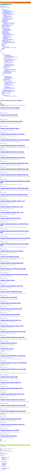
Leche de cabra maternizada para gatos (8, 30)
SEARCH (9, 7)
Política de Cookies (4, 468)
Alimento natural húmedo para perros (9, 56)
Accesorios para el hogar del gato (7, 80)
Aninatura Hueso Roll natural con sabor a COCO (13, 331)
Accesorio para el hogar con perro (7, 73)
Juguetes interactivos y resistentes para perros (8, 22)
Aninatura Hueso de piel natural (8, 297)
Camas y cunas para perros (5, 20)
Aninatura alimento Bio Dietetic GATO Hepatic (12, 145)
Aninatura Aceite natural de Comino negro (11, 121)
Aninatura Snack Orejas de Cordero (9, 430)
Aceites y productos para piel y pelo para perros (10, 59)
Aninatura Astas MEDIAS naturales (9, 256)
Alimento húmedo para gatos (8, 76)
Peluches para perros (7, 70)
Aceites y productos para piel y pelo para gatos (8, 34)
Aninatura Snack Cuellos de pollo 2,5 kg (10, 382)
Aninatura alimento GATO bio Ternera (10, 218)
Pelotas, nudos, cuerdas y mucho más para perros (9, 23)
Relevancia (1, 105)
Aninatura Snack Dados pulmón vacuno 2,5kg (12, 394)
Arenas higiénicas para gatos (5, 31)
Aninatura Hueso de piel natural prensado (11, 308)
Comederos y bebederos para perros (6, 25)
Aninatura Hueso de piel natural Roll (10, 314)
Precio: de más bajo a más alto (14, 105)
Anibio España (3, 463)
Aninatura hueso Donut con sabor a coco (10, 320)
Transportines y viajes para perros (6, 26)
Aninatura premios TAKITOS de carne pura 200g (13, 369)
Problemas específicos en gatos (7, 36)
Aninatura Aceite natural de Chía (9, 114)
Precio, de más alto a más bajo (21, 105)
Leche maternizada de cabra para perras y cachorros (9, 11)
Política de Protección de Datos (5, 457)
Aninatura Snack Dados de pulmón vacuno (11, 388)
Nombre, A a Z (2, 104)
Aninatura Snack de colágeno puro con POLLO (12, 399)
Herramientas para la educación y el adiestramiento (9, 71)
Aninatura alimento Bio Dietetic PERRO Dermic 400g (14, 174)
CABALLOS (3, 94)
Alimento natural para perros (5, 9)
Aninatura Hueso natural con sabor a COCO (11, 326)
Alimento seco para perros (6, 10)
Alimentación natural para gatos (5, 28)
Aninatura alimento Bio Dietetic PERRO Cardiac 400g (14, 169)
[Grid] (0, 102)
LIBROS (3, 92)
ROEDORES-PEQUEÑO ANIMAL (6, 93)
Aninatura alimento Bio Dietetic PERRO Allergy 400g (14, 163)
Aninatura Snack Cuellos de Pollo (9, 376)
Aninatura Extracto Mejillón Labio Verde (11, 291)
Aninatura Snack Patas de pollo (8, 436)
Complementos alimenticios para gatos (6, 33)
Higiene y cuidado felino (6, 86)
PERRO (3, 53)
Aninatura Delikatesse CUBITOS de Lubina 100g (13, 268)
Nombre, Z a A (9, 105)
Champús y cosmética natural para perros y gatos (9, 90)
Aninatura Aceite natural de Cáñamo (10, 107)
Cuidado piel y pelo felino (6, 38)
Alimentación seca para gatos (6, 29)
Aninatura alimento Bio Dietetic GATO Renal (12, 151)
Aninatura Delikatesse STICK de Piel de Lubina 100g (14, 274)
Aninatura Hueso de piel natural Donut (10, 303)
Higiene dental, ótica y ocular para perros (10, 64)
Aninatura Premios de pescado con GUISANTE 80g (13, 362)
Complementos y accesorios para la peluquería (8, 42)
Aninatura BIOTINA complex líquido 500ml (11, 263)
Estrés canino (5, 15)
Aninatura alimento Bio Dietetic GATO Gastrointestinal (14, 139)
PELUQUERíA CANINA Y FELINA (6, 41)
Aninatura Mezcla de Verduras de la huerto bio (12, 337)
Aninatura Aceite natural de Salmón (9, 128)
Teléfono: (1, 451)
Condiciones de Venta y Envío (5, 459)
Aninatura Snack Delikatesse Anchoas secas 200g (12, 411)
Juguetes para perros (5, 68)
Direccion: (1, 448)
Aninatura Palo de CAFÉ (6, 348)
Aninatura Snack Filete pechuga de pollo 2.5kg (12, 424)
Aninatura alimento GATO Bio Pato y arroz (11, 206)
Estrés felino (4, 35)
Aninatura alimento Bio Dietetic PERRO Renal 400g (13, 194)
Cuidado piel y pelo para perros (7, 18)
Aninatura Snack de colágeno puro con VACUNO (13, 405)
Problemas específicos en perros (8, 61)
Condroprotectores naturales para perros (8, 14)
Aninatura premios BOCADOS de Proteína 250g (12, 355)
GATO (2, 74)
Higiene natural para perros (5, 17)
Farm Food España (4, 464)
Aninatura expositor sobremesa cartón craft (11, 286)
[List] (0, 440)
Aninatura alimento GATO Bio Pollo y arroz (11, 212)
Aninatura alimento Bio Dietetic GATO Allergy (12, 134)
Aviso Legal (3, 458)
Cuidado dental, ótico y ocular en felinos (8, 39)
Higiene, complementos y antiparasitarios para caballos (9, 47)
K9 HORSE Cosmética (4, 21)
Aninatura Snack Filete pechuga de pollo (10, 418)
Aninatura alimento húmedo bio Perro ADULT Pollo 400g (15, 238)
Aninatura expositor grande (7, 280)
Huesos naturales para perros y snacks (6, 12)
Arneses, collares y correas (6, 66)
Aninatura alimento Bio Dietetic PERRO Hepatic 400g (14, 188)
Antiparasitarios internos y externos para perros (7, 19)
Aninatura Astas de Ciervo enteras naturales (11, 251)
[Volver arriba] (0, 470)
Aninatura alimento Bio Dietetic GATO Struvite (12, 157)
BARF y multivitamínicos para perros (7, 16)
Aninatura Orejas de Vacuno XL (8, 343)
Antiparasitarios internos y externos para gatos (8, 88)
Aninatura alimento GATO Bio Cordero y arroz (12, 201)
